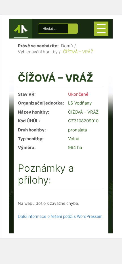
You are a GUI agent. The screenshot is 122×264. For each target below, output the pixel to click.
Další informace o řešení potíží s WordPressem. (61, 216)
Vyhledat (73, 29)
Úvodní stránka (21, 30)
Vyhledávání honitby (38, 51)
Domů (67, 45)
